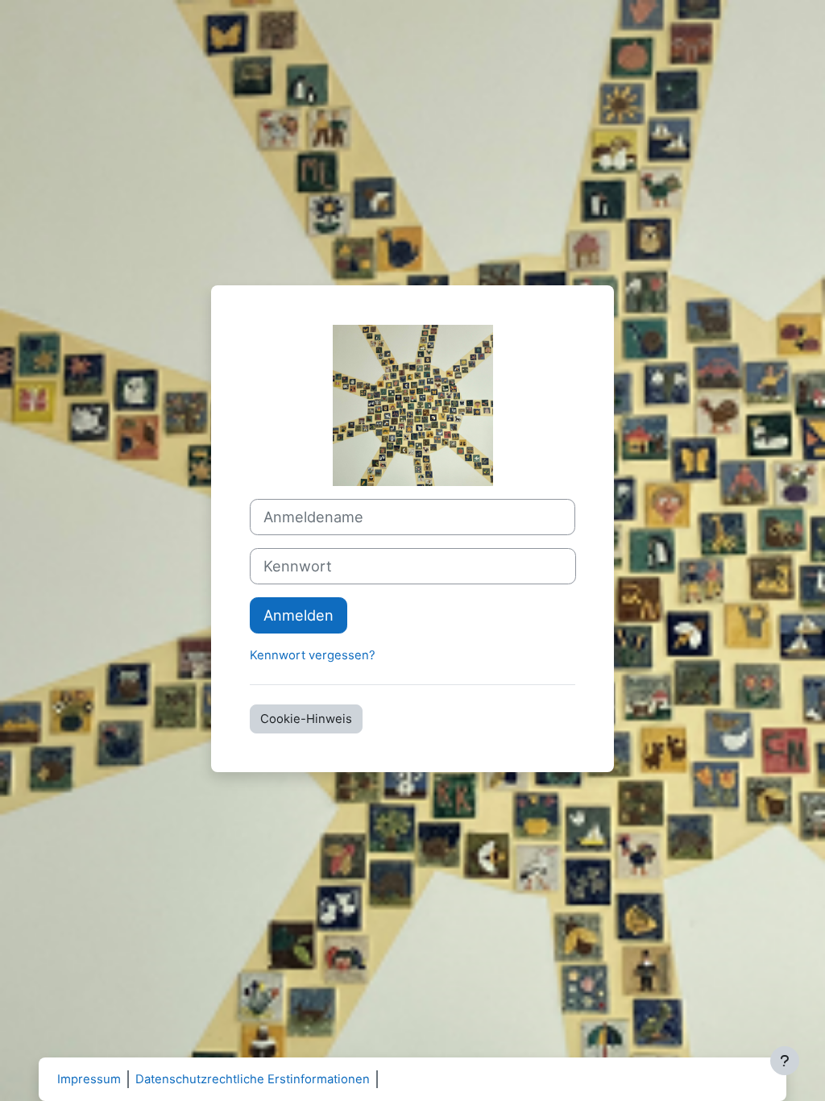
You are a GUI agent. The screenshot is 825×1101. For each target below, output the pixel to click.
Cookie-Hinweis (306, 719)
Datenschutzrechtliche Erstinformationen (252, 1079)
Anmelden (298, 615)
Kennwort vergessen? (312, 655)
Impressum (89, 1079)
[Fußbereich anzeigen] (784, 1060)
